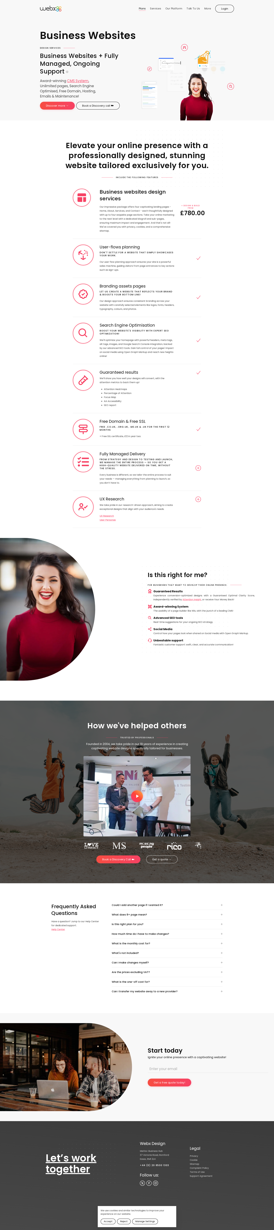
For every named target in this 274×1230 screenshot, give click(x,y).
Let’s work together (71, 1163)
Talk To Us (193, 8)
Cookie (194, 1160)
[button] (137, 796)
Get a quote (160, 859)
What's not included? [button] (125, 953)
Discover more (55, 105)
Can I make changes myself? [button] (130, 962)
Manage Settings (145, 1221)
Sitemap (194, 1164)
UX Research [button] (107, 516)
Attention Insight (192, 599)
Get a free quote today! (169, 1082)
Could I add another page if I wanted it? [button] (137, 905)
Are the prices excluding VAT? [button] (131, 972)
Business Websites (79, 64)
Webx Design (152, 1143)
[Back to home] (50, 8)
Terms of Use (197, 1172)
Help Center (58, 929)
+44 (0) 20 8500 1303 (154, 1165)
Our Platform (173, 8)
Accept (108, 1221)
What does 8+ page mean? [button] (129, 914)
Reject (124, 1221)
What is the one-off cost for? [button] (131, 982)
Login (224, 8)
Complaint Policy (199, 1168)
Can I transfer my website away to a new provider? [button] (145, 991)
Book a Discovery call (96, 105)
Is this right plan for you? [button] (127, 924)
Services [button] (155, 8)
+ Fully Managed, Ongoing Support (79, 64)
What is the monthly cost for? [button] (131, 943)
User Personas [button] (108, 520)
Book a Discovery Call (116, 859)
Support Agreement (201, 1176)
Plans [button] (142, 8)
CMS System (77, 80)
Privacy (194, 1156)
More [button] (207, 8)
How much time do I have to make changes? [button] (140, 934)
